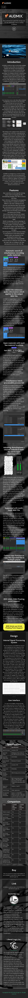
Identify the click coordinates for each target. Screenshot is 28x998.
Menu (3, 7)
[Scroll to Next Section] (14, 29)
